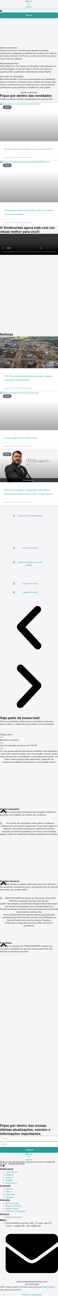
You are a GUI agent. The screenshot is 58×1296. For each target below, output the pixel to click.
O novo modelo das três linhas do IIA (20, 438)
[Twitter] (4, 1166)
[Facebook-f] (1, 1166)
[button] (29, 9)
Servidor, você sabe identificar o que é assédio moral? (28, 149)
